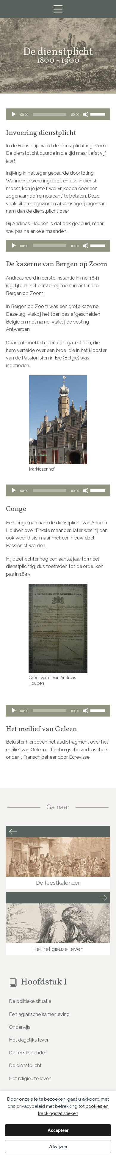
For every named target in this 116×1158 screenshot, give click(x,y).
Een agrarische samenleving (39, 1014)
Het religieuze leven (30, 1078)
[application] (58, 114)
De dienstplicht (25, 1065)
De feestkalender (27, 1053)
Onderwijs (19, 1027)
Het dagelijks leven (29, 1040)
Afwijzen (58, 1146)
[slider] (98, 113)
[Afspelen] (14, 114)
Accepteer (58, 1130)
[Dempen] (86, 114)
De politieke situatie (30, 1001)
